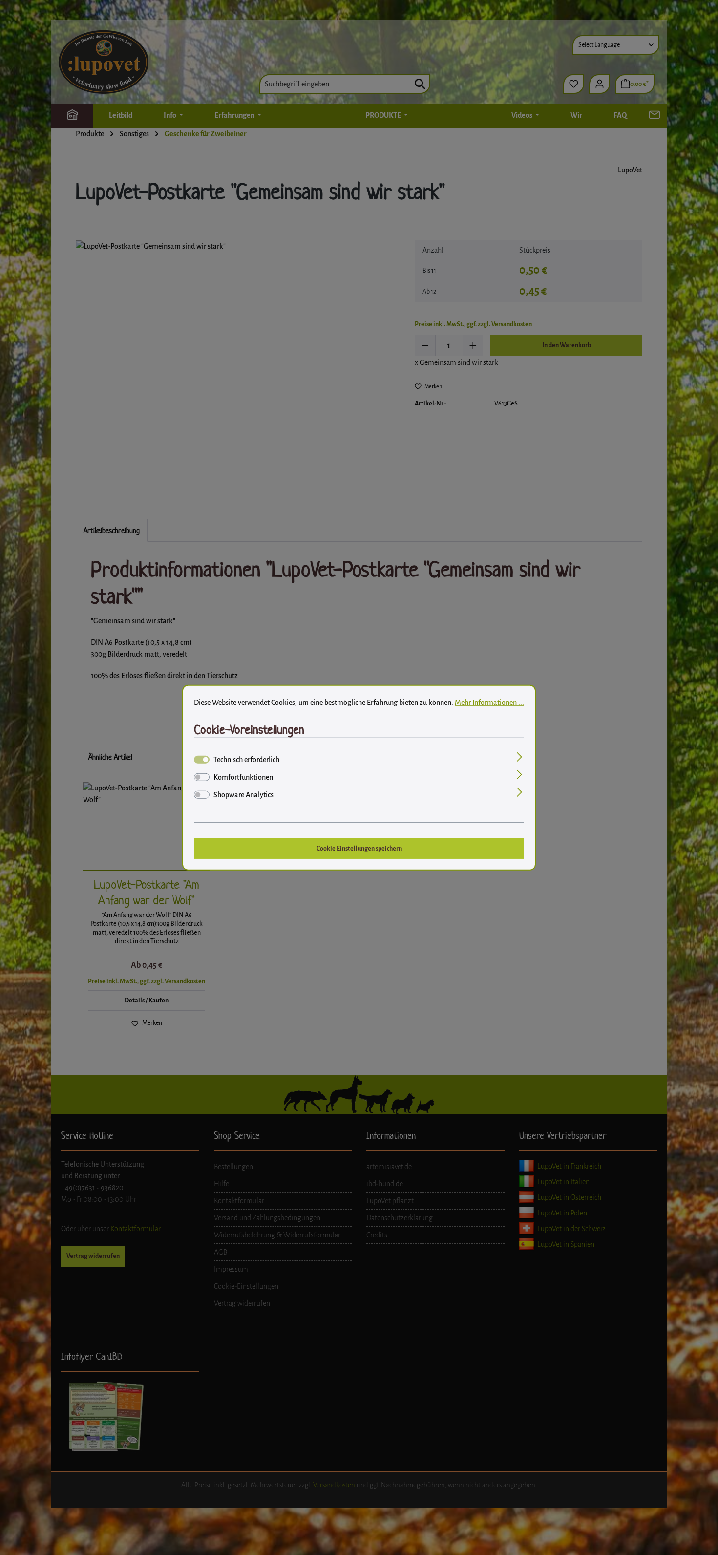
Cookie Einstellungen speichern (359, 848)
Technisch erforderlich (246, 760)
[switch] (202, 777)
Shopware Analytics (243, 795)
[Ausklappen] (519, 758)
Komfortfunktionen (243, 777)
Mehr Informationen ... (489, 702)
